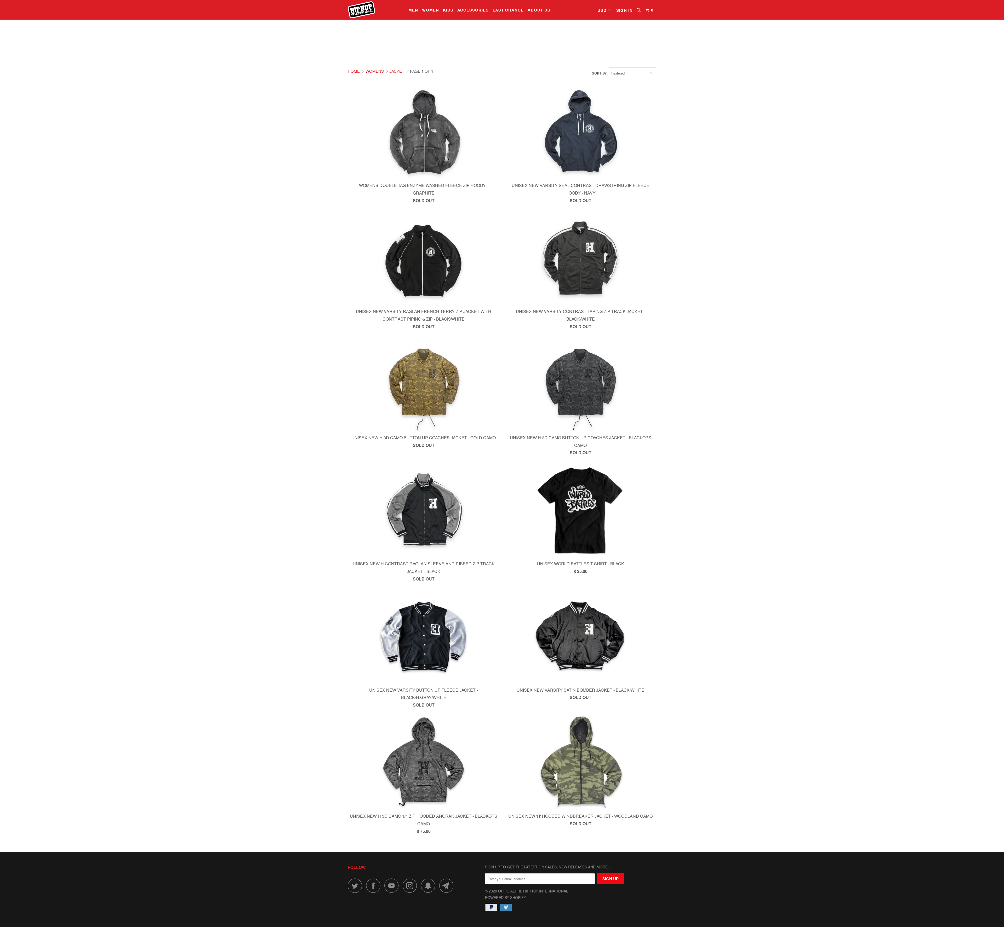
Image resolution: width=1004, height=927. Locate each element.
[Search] (639, 10)
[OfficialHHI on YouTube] (393, 885)
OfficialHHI (509, 891)
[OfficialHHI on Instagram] (411, 885)
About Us (539, 10)
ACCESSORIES (473, 10)
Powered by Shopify (505, 897)
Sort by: (600, 73)
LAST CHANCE (508, 10)
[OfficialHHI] (374, 9)
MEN (413, 10)
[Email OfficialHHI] (448, 885)
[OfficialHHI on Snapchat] (429, 885)
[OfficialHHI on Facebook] (374, 885)
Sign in (624, 10)
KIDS (448, 10)
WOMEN (430, 10)
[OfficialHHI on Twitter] (356, 885)
